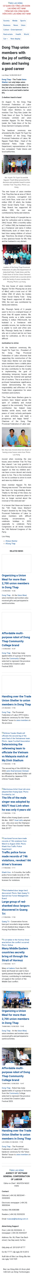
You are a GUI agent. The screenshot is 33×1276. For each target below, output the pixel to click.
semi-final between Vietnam (17, 771)
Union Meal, (22, 595)
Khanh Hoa (6, 872)
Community (14, 658)
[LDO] (16, 563)
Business (6, 25)
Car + (5, 39)
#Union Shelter (11, 541)
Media (14, 21)
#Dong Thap (10, 543)
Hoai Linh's (18, 820)
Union (23, 25)
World (26, 34)
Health (18, 34)
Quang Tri (5, 921)
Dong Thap (6, 79)
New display (15, 39)
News (15, 25)
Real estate (8, 34)
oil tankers (11, 968)
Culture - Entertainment (12, 30)
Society (6, 21)
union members (22, 720)
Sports (23, 21)
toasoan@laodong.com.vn (17, 1219)
